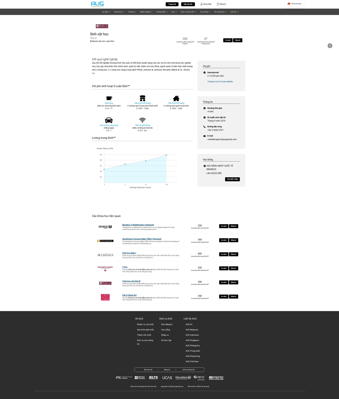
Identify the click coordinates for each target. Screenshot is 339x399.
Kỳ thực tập (166, 340)
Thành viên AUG (144, 335)
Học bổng (165, 330)
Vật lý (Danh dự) (129, 295)
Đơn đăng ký (166, 324)
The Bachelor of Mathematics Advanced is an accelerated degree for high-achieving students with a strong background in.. (148, 228)
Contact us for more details (220, 81)
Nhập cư (165, 335)
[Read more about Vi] (97, 4)
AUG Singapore (192, 340)
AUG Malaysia (192, 330)
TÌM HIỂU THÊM (232, 179)
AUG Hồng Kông (193, 356)
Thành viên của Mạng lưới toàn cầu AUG (143, 386)
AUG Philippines (193, 345)
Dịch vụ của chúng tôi (145, 342)
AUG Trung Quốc (193, 351)
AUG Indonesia (192, 335)
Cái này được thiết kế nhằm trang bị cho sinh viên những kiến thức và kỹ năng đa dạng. (150, 271)
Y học (124, 267)
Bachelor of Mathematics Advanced (138, 225)
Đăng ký (237, 40)
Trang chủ (172, 4)
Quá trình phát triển (145, 330)
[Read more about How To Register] (217, 381)
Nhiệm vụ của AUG (145, 324)
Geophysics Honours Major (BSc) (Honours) (141, 239)
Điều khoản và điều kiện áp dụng (198, 386)
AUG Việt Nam (192, 361)
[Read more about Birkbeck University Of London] (102, 30)
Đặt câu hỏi (188, 4)
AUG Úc (189, 324)
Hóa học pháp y (129, 253)
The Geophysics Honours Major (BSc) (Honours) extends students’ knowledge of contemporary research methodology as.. (150, 242)
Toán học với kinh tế (131, 281)
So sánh (228, 40)
